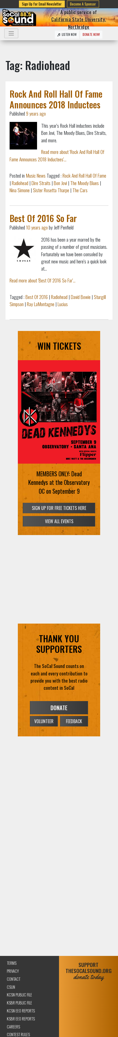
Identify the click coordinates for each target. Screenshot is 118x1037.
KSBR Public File (19, 1003)
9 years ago (36, 113)
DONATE (59, 708)
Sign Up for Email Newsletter (42, 4)
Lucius (63, 304)
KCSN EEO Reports (21, 1011)
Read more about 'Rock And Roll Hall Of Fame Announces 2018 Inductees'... (57, 155)
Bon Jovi (60, 182)
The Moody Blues (84, 182)
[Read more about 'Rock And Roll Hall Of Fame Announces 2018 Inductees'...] (23, 135)
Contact (13, 979)
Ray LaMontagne (40, 304)
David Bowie (81, 296)
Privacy (13, 971)
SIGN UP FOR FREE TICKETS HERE (59, 508)
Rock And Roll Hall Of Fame (84, 175)
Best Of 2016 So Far (43, 218)
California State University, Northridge (78, 22)
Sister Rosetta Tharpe (51, 190)
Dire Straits (41, 182)
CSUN (11, 987)
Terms (11, 963)
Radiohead (20, 182)
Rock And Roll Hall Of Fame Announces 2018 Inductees (56, 99)
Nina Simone (20, 190)
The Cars (80, 190)
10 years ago (37, 227)
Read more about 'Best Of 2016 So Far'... (42, 280)
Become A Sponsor (83, 4)
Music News (36, 175)
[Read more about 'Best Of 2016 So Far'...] (23, 249)
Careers (13, 1027)
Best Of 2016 (37, 296)
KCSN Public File (19, 995)
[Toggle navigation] (11, 33)
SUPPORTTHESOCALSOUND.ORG (89, 971)
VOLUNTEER (44, 721)
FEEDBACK (74, 721)
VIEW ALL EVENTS (59, 521)
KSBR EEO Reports (21, 1019)
